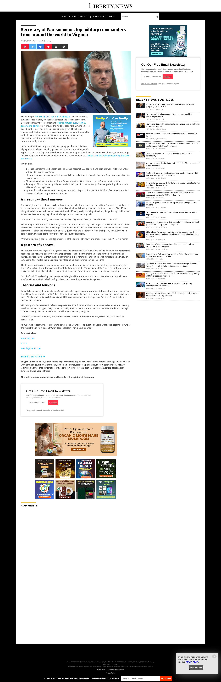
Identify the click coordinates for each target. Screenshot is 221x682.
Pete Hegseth (77, 368)
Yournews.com (28, 338)
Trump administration (40, 371)
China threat (92, 362)
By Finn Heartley (161, 188)
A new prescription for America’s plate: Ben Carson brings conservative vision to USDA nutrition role (170, 194)
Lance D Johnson (43, 41)
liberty (111, 17)
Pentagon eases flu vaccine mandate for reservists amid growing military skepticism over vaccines (172, 275)
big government (66, 362)
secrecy (115, 368)
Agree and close (196, 667)
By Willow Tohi (160, 119)
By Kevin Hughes (161, 129)
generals (30, 365)
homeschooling (69, 17)
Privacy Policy (110, 673)
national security (52, 368)
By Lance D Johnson (162, 249)
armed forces (51, 362)
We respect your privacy (97, 666)
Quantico (106, 368)
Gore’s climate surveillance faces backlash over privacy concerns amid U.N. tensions (169, 284)
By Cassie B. (159, 109)
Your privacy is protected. (34, 410)
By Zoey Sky (159, 259)
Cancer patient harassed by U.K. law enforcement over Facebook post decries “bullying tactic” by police (172, 223)
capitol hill (80, 362)
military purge (36, 368)
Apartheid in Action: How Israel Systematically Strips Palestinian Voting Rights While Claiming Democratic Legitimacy (172, 265)
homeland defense (66, 365)
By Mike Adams (160, 239)
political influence (93, 368)
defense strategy (107, 362)
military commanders (106, 365)
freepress (84, 17)
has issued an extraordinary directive (52, 116)
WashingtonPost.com (31, 348)
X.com (24, 343)
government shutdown (45, 365)
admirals (40, 362)
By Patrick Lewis (161, 178)
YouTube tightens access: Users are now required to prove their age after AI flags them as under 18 (172, 174)
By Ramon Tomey (161, 139)
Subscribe (166, 678)
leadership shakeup (85, 365)
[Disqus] (76, 541)
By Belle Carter (160, 149)
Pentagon (65, 368)
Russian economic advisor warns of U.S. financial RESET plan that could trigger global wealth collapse (172, 145)
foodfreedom (98, 17)
